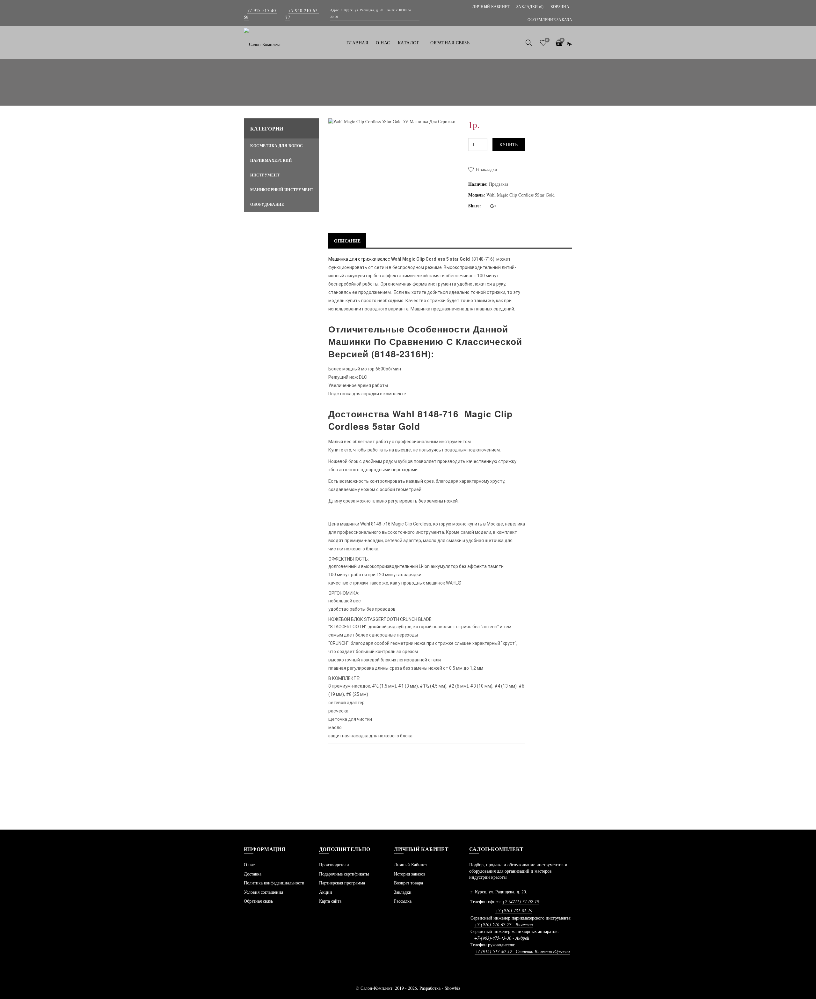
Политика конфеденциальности (274, 883)
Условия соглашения (263, 892)
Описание (347, 240)
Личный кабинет (490, 6)
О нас (249, 864)
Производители (334, 864)
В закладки (486, 169)
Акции (325, 892)
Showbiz (452, 988)
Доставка (252, 874)
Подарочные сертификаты (344, 874)
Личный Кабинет (410, 864)
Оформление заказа (550, 19)
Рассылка (403, 901)
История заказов (410, 874)
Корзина (559, 6)
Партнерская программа (342, 883)
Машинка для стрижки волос (359, 259)
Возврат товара (408, 883)
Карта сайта (330, 901)
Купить (508, 144)
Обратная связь (258, 901)
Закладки (403, 892)
